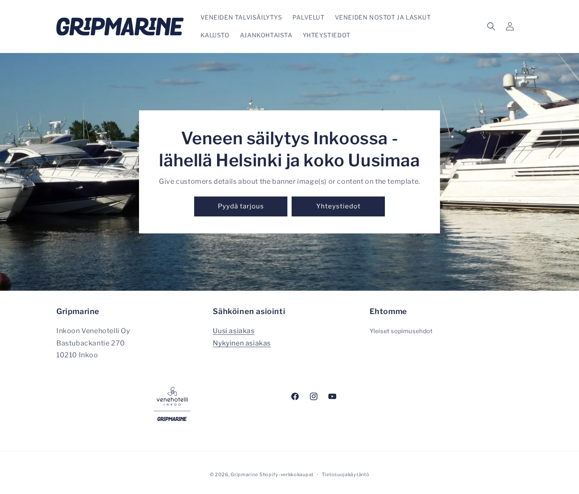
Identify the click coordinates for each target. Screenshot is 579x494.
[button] (491, 26)
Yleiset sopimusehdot (401, 330)
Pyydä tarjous (241, 207)
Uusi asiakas (233, 330)
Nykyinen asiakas (242, 343)
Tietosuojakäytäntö (346, 474)
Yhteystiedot (338, 207)
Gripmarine (244, 474)
